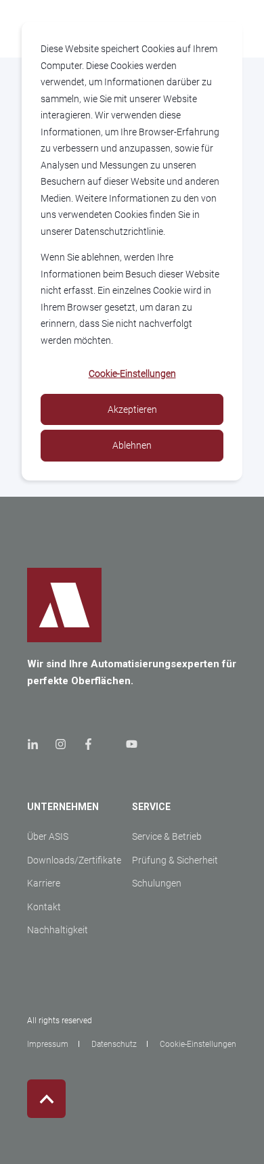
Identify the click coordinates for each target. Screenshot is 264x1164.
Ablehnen (132, 445)
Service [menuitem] (151, 807)
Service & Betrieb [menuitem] (167, 836)
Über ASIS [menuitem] (47, 836)
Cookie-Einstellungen (132, 373)
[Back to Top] (46, 1098)
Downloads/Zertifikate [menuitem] (74, 860)
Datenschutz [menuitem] (114, 1044)
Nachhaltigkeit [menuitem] (57, 929)
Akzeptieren (132, 409)
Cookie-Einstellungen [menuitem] (198, 1044)
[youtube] (127, 744)
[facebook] (88, 744)
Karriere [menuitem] (43, 883)
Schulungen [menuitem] (156, 883)
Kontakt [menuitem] (44, 906)
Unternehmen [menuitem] (63, 807)
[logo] (64, 605)
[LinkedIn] (37, 744)
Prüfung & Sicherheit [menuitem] (175, 860)
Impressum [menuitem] (47, 1044)
